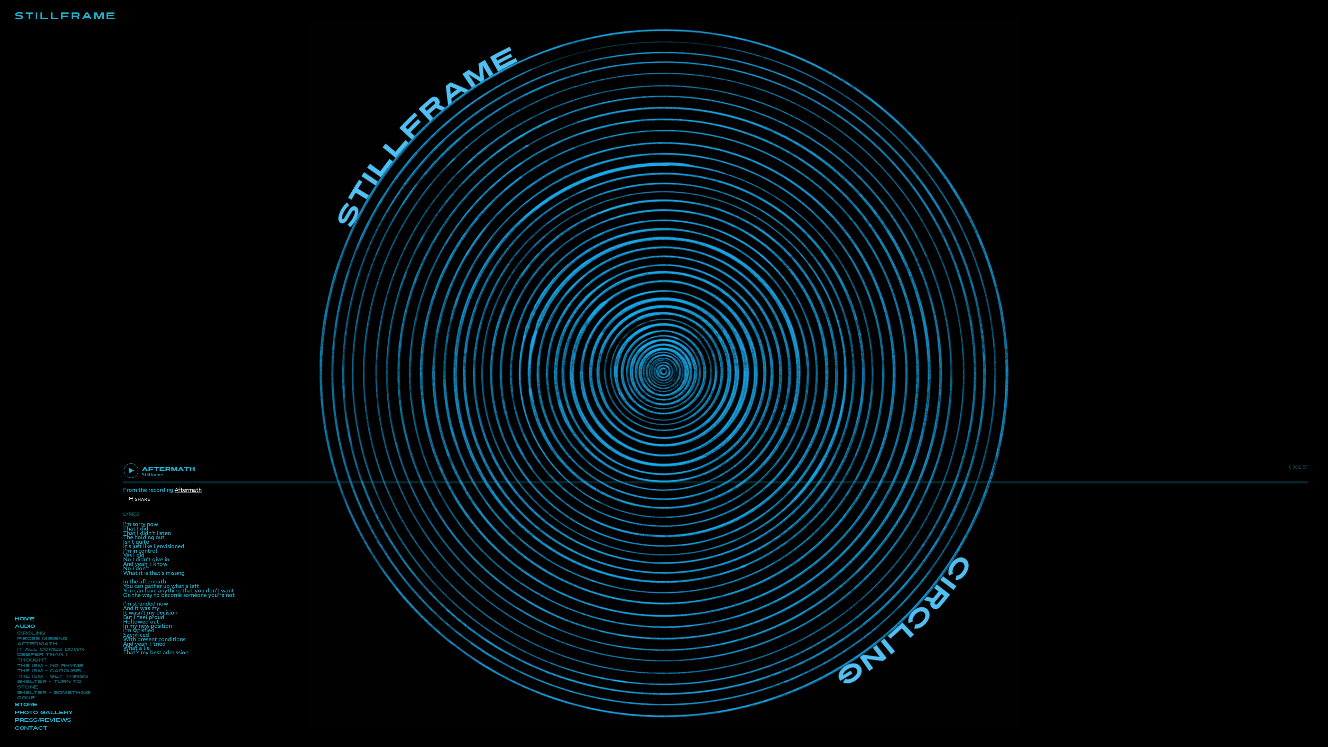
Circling (31, 633)
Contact (31, 728)
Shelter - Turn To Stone (49, 684)
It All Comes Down (50, 649)
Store (26, 705)
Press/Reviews (43, 720)
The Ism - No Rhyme (50, 665)
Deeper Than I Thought (42, 657)
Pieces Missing (42, 638)
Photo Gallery (44, 712)
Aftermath (37, 644)
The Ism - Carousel (50, 671)
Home (24, 619)
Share (142, 499)
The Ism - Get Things (52, 676)
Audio (25, 626)
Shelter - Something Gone (54, 695)
